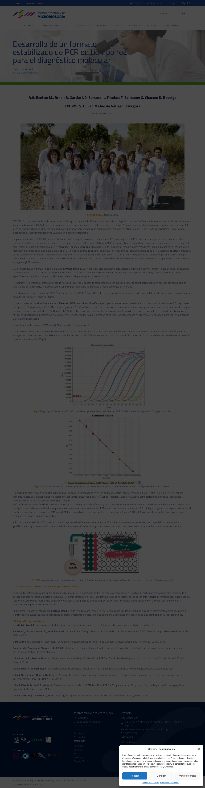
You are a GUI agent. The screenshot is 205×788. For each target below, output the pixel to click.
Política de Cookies (150, 783)
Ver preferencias (187, 775)
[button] (198, 749)
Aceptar (135, 775)
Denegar (161, 775)
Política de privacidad (169, 783)
